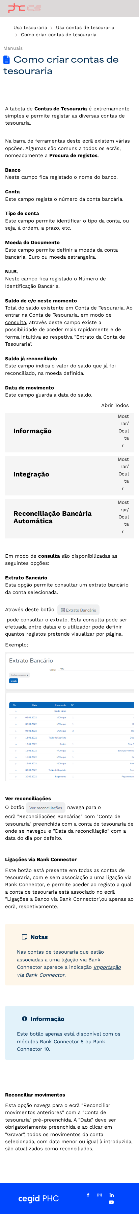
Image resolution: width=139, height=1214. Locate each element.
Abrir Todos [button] (115, 405)
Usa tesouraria (30, 27)
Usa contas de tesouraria (85, 27)
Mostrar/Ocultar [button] (123, 430)
